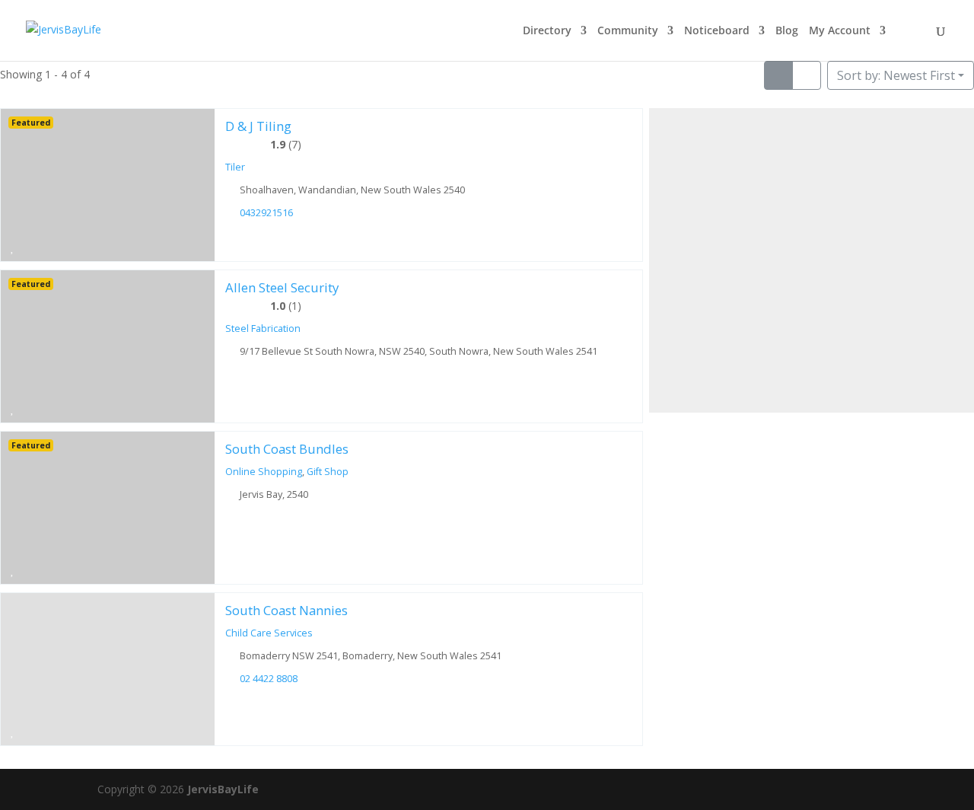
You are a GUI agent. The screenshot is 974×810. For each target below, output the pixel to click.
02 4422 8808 (269, 678)
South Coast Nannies (286, 610)
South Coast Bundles (287, 449)
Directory (547, 31)
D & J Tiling (258, 126)
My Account (840, 31)
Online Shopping (263, 471)
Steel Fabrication (263, 328)
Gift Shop (328, 471)
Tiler (235, 167)
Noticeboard (717, 31)
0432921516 (266, 212)
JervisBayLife (223, 789)
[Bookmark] (12, 246)
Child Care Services (269, 633)
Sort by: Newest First (896, 75)
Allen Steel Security (282, 287)
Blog (786, 31)
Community (627, 31)
